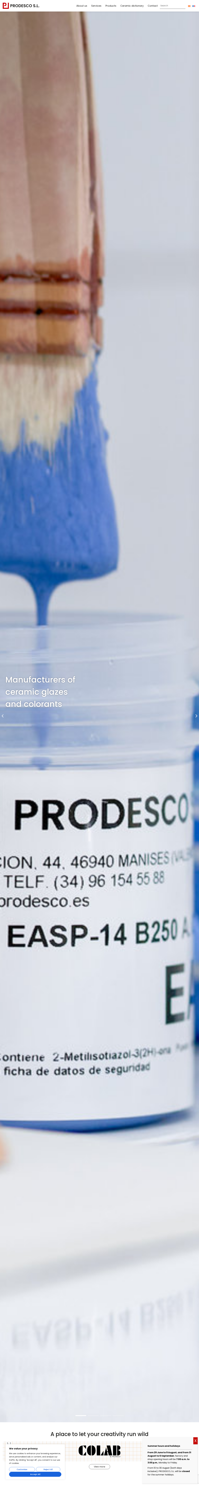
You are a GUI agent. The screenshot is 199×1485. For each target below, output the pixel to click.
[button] (2, 715)
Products (110, 5)
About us (81, 5)
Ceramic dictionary (132, 5)
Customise (22, 1469)
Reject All (48, 1469)
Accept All (35, 1474)
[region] (35, 1462)
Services (96, 5)
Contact (153, 5)
